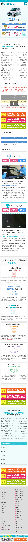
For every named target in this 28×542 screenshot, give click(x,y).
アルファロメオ (19, 519)
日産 (3, 508)
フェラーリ (18, 523)
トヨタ (3, 504)
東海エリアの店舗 (19, 495)
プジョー (18, 529)
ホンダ (3, 510)
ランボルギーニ (19, 527)
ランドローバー (19, 503)
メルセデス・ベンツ (6, 525)
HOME (2, 39)
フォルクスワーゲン (6, 529)
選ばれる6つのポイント (6, 496)
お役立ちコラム (19, 499)
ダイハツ (4, 520)
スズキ (3, 518)
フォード (18, 509)
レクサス (4, 506)
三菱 (3, 512)
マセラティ (18, 525)
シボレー (18, 517)
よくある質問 (18, 497)
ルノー (17, 531)
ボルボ (17, 501)
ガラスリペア (4, 494)
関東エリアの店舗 (19, 491)
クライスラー (18, 515)
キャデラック (18, 511)
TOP (3, 490)
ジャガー (18, 505)
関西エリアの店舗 (19, 493)
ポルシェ (4, 527)
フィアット (18, 521)
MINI (17, 507)
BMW (3, 523)
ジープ (17, 513)
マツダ (4, 39)
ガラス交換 (4, 492)
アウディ (4, 522)
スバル (3, 516)
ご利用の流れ (4, 498)
